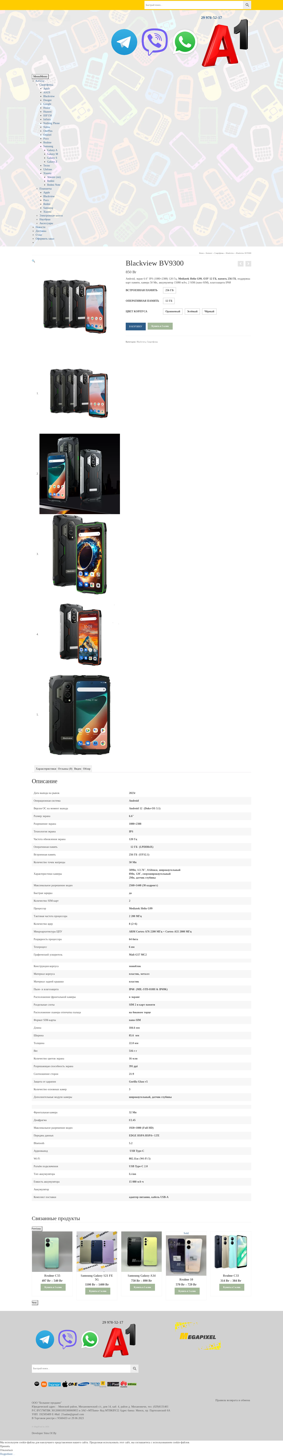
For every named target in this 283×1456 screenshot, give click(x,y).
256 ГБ (169, 290)
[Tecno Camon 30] (248, 263)
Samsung (48, 146)
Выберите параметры (52, 1297)
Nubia (46, 127)
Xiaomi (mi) (54, 177)
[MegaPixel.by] (66, 18)
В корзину (135, 326)
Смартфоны (46, 84)
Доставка (41, 231)
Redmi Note (53, 184)
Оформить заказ (45, 238)
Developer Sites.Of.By (44, 1433)
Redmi (50, 181)
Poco (46, 138)
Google (47, 104)
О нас (39, 234)
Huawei (47, 111)
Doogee (47, 100)
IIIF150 (47, 115)
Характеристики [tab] (46, 768)
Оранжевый (172, 311)
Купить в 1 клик (160, 326)
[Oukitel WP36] (241, 263)
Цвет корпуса (136, 311)
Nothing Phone (51, 123)
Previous (36, 1228)
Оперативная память (142, 300)
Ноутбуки (44, 219)
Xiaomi (47, 173)
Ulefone (47, 169)
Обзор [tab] (86, 768)
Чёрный (209, 311)
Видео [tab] (77, 768)
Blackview (49, 96)
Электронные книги (51, 215)
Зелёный (192, 311)
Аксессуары (46, 223)
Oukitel (47, 134)
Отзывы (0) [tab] (65, 768)
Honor (46, 107)
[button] (33, 261)
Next (34, 1302)
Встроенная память (141, 290)
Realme (47, 142)
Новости (40, 227)
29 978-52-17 (211, 18)
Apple (46, 88)
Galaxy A (52, 150)
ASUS (46, 92)
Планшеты (45, 188)
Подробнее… (7, 1454)
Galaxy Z (52, 161)
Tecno (46, 165)
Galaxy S (52, 157)
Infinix (47, 119)
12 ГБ (168, 300)
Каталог (40, 80)
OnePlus (47, 130)
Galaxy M (52, 154)
